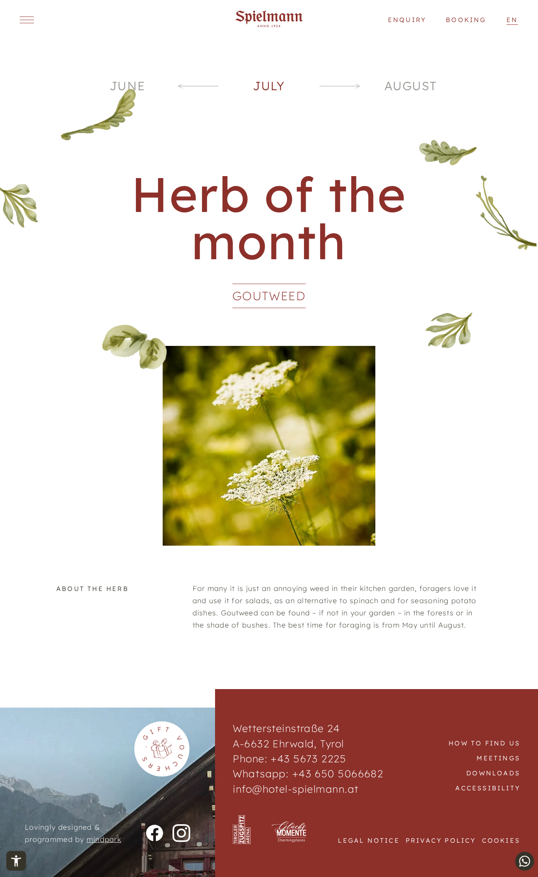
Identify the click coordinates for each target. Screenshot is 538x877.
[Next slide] (339, 86)
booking (466, 20)
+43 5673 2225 (308, 758)
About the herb (92, 589)
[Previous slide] (198, 86)
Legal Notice (368, 840)
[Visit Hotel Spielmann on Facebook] (154, 833)
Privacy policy (441, 840)
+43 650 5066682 (336, 773)
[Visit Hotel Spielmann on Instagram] (181, 833)
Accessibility (487, 788)
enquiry (407, 20)
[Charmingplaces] (290, 832)
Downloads (493, 773)
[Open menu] (27, 20)
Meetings (498, 758)
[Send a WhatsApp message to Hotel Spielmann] (524, 861)
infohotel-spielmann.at (295, 788)
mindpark (104, 839)
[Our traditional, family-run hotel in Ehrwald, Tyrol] (269, 25)
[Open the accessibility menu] (16, 861)
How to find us (484, 743)
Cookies (501, 840)
